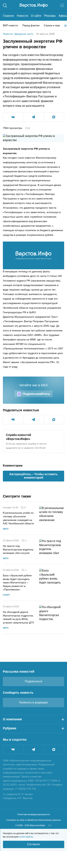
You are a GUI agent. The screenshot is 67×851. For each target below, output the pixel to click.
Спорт (6, 595)
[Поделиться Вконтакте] (13, 116)
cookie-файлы (26, 837)
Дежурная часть (24, 33)
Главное (8, 15)
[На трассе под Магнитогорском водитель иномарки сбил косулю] (51, 549)
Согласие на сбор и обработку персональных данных (33, 820)
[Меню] (62, 5)
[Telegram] (33, 749)
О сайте (36, 15)
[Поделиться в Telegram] (33, 116)
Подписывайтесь (36, 394)
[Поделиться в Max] (54, 116)
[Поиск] (5, 5)
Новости (22, 15)
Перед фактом (30, 25)
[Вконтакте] (13, 749)
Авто (6, 529)
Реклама (50, 15)
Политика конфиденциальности (33, 814)
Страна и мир (52, 25)
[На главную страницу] (34, 5)
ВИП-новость (10, 25)
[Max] (54, 749)
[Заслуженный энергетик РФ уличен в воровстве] (33, 255)
